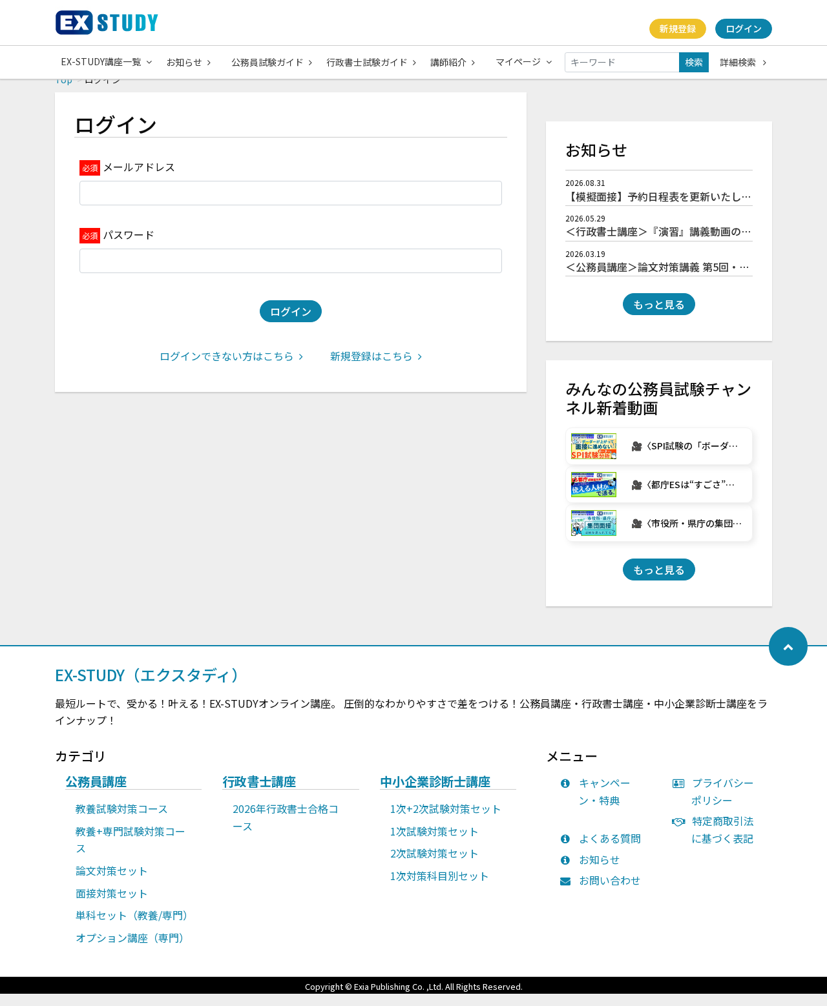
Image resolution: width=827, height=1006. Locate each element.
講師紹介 (448, 62)
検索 (694, 62)
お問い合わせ (610, 880)
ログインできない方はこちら (227, 356)
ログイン (744, 28)
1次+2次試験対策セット (445, 808)
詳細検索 (739, 62)
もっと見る (659, 304)
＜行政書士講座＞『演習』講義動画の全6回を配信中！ (692, 231)
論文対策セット (112, 870)
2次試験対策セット (434, 853)
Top (63, 79)
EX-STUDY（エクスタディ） (151, 674)
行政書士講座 (259, 782)
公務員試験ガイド (267, 62)
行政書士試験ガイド (367, 62)
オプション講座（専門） (132, 937)
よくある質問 (610, 838)
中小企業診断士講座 (435, 782)
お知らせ (184, 62)
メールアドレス (139, 166)
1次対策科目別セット (439, 875)
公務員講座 (96, 782)
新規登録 (678, 28)
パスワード (128, 234)
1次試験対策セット (434, 831)
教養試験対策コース (122, 808)
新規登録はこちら (371, 356)
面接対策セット (112, 893)
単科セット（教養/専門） (134, 915)
